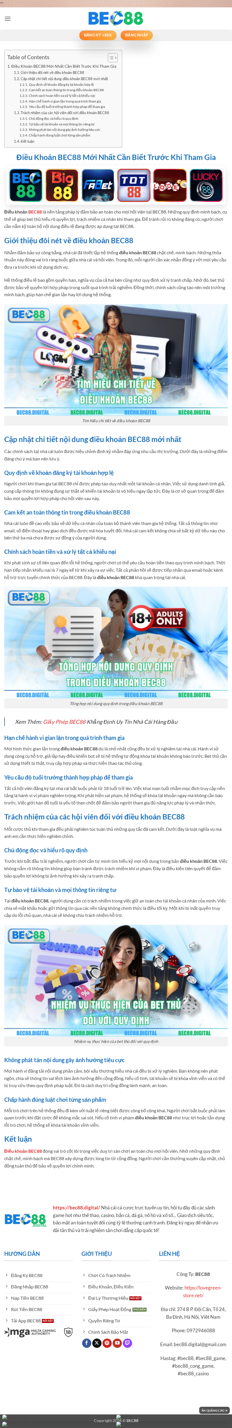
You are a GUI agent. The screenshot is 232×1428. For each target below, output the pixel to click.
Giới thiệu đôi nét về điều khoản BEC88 (52, 72)
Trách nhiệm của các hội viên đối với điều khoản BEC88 (65, 112)
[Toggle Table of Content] (110, 58)
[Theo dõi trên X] (97, 1343)
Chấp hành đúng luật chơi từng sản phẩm (59, 135)
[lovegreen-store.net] (116, 18)
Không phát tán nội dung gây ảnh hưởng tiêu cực (64, 129)
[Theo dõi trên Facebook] (86, 1343)
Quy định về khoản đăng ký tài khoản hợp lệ (61, 84)
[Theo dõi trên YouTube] (117, 1343)
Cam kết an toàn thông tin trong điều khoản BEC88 (66, 90)
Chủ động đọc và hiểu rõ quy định (53, 118)
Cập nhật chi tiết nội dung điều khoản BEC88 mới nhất (64, 78)
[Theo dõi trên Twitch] (127, 1343)
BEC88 (35, 211)
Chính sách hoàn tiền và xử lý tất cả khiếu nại (62, 95)
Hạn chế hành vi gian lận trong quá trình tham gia (65, 101)
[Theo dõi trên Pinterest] (107, 1343)
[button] (7, 18)
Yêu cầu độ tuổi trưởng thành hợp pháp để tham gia (67, 106)
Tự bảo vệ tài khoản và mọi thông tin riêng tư (61, 124)
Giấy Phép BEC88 (64, 721)
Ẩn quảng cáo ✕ (214, 1410)
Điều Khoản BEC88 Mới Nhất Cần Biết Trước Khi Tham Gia (63, 66)
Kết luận (27, 141)
